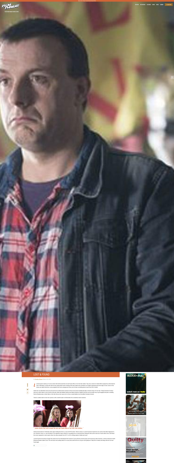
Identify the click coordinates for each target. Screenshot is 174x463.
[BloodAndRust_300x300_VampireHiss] (136, 374)
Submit (161, 4)
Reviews (137, 4)
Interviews (142, 4)
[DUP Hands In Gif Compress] (136, 416)
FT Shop (168, 4)
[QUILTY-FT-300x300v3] (136, 438)
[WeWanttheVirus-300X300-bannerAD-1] (136, 395)
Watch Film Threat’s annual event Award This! (87, 0)
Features (149, 4)
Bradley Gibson (38, 379)
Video (157, 4)
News (153, 4)
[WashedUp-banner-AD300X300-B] (136, 459)
